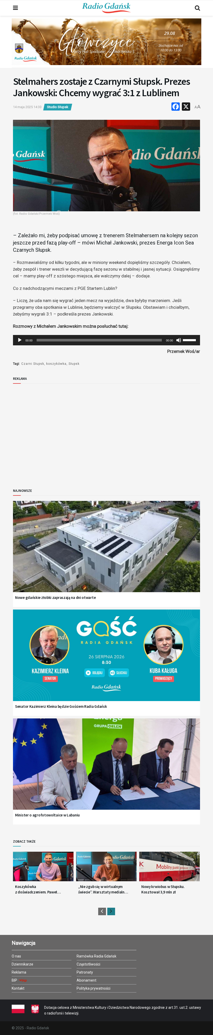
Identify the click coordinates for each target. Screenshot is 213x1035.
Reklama (19, 972)
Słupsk (74, 364)
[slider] (190, 339)
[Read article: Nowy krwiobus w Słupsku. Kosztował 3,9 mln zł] (169, 868)
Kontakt (18, 988)
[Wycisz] (178, 340)
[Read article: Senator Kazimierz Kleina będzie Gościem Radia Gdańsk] (106, 662)
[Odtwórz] (19, 340)
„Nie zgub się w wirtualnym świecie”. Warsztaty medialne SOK (102, 889)
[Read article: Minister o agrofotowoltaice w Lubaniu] (106, 770)
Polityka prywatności (93, 988)
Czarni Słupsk (32, 364)
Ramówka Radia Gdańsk (96, 956)
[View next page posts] (111, 911)
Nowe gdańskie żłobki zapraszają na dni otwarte (55, 597)
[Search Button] (197, 8)
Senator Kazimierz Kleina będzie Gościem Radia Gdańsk (61, 706)
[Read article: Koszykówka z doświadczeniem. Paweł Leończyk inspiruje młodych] (43, 868)
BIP (15, 980)
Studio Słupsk (57, 107)
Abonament (86, 980)
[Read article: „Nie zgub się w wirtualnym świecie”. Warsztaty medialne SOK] (106, 868)
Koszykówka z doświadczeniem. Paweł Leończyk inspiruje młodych (38, 889)
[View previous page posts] (102, 911)
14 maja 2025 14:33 (27, 107)
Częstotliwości (88, 964)
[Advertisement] (56, 431)
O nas (16, 956)
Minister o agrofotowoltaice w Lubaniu (47, 815)
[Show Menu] (15, 8)
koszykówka (56, 364)
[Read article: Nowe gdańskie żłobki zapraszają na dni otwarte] (106, 553)
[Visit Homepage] (106, 8)
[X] (186, 107)
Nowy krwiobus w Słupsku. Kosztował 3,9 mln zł (163, 889)
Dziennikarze (22, 964)
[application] (106, 340)
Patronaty (85, 972)
